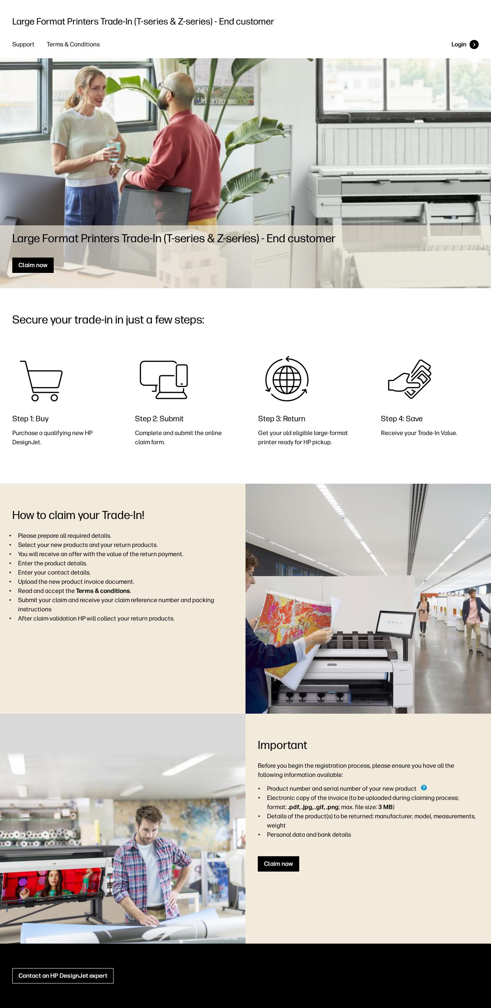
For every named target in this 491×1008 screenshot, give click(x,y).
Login (458, 44)
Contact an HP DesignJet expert (62, 975)
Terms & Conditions (73, 44)
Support (23, 44)
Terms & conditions (103, 590)
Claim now (33, 265)
